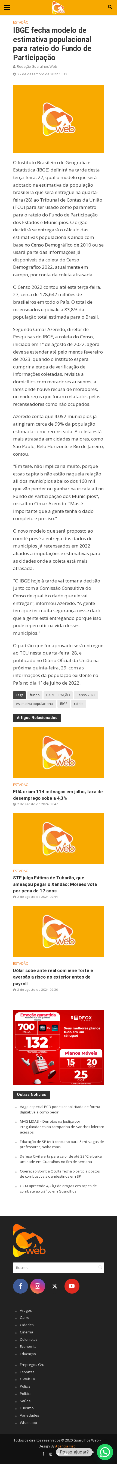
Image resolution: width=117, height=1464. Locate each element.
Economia (28, 1346)
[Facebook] (20, 1286)
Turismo (27, 1407)
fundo (35, 695)
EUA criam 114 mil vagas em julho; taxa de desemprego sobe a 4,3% (58, 795)
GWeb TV (27, 1378)
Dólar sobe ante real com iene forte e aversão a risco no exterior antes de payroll (53, 977)
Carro (24, 1317)
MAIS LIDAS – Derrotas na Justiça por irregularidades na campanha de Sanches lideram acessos (62, 1127)
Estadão (21, 22)
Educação (28, 1353)
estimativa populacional (35, 703)
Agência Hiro (65, 1446)
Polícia (25, 1386)
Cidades (27, 1324)
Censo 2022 (85, 695)
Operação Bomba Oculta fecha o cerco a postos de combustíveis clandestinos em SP (60, 1174)
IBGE (63, 703)
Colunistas (29, 1339)
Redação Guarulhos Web (37, 66)
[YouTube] (71, 1286)
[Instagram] (37, 1286)
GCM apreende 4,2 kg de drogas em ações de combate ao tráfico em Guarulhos (58, 1188)
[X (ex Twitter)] (54, 1286)
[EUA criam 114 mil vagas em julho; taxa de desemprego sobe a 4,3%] (58, 752)
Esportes (27, 1371)
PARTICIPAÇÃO (58, 695)
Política (26, 1393)
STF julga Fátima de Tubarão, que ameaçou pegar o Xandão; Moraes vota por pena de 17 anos (55, 884)
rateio (79, 703)
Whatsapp (28, 1422)
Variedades (29, 1415)
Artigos (26, 1310)
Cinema (26, 1332)
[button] (105, 1452)
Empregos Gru (32, 1364)
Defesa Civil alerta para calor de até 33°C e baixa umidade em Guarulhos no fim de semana (61, 1159)
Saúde (25, 1400)
